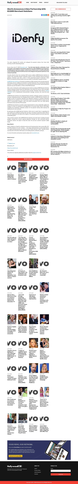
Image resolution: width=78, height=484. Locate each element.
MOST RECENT (34, 2)
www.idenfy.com (35, 132)
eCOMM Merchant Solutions (13, 81)
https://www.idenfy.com (12, 148)
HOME (27, 2)
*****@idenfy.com (11, 143)
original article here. (37, 152)
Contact (36, 474)
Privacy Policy (37, 470)
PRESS (40, 2)
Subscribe (61, 474)
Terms (35, 468)
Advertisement (37, 472)
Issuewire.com (24, 67)
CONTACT (46, 2)
